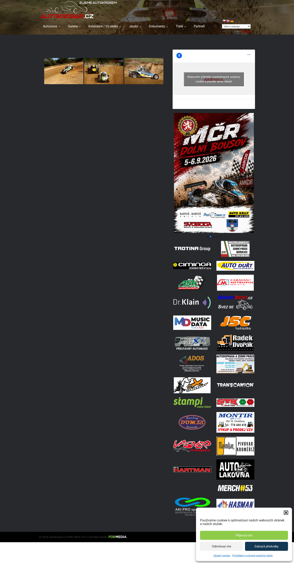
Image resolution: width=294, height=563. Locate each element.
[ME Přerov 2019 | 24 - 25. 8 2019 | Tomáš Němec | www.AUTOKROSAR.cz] (103, 71)
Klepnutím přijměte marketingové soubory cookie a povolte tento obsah (213, 79)
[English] (228, 21)
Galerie (73, 26)
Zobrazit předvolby (266, 546)
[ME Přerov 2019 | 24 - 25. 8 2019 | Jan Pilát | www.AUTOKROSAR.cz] (143, 71)
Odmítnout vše (221, 546)
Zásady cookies (221, 555)
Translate (246, 31)
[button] (286, 513)
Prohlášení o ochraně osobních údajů (252, 555)
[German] (232, 21)
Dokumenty (157, 26)
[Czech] (224, 21)
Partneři (199, 26)
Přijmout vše (244, 535)
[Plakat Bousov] (214, 232)
